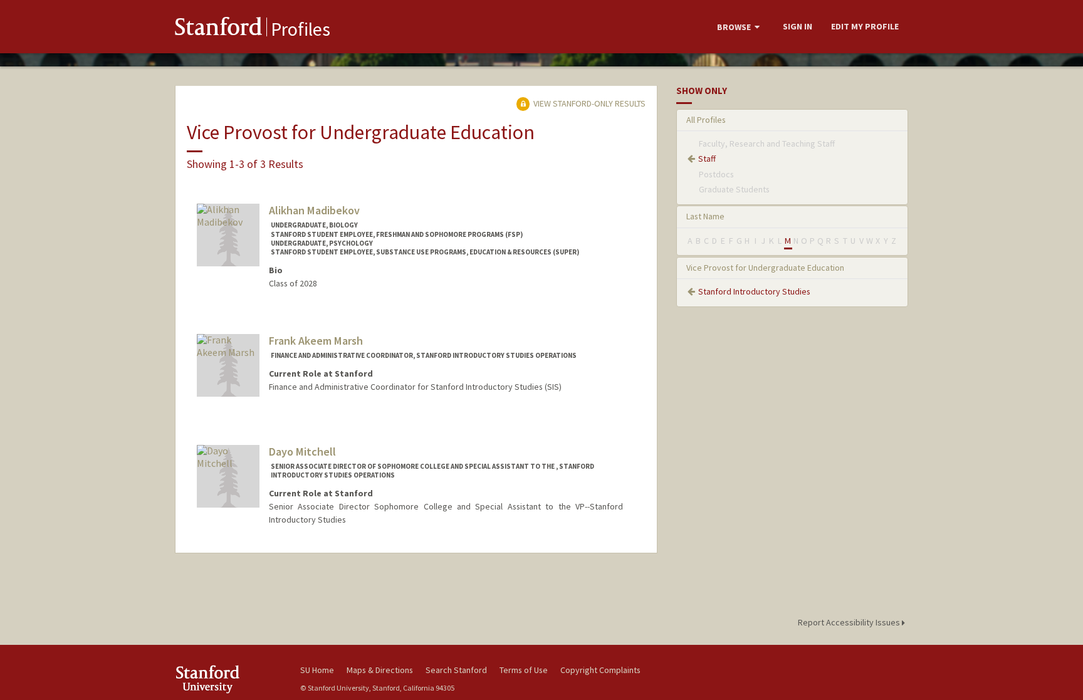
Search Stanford (456, 670)
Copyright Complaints (600, 670)
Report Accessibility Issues (850, 622)
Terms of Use (524, 670)
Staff (707, 158)
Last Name (705, 216)
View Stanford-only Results (588, 103)
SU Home (317, 670)
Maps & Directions (380, 670)
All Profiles (706, 119)
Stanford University (228, 679)
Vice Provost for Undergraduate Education (765, 267)
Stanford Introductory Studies (754, 291)
